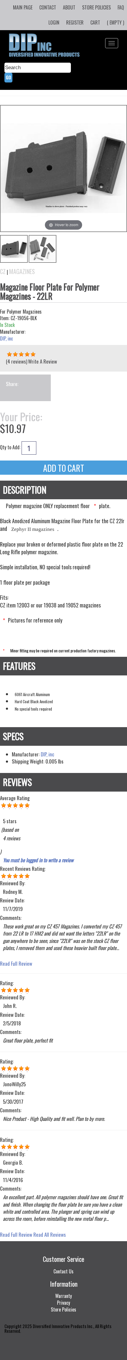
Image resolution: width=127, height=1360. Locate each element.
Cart (95, 22)
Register (75, 22)
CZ (3, 271)
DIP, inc (6, 338)
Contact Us (63, 1271)
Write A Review (42, 361)
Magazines (22, 271)
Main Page (22, 7)
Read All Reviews (49, 1234)
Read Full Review (16, 963)
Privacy (63, 1302)
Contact (47, 7)
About (69, 7)
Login (53, 22)
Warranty (63, 1295)
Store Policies (96, 7)
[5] (9, 354)
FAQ (121, 7)
